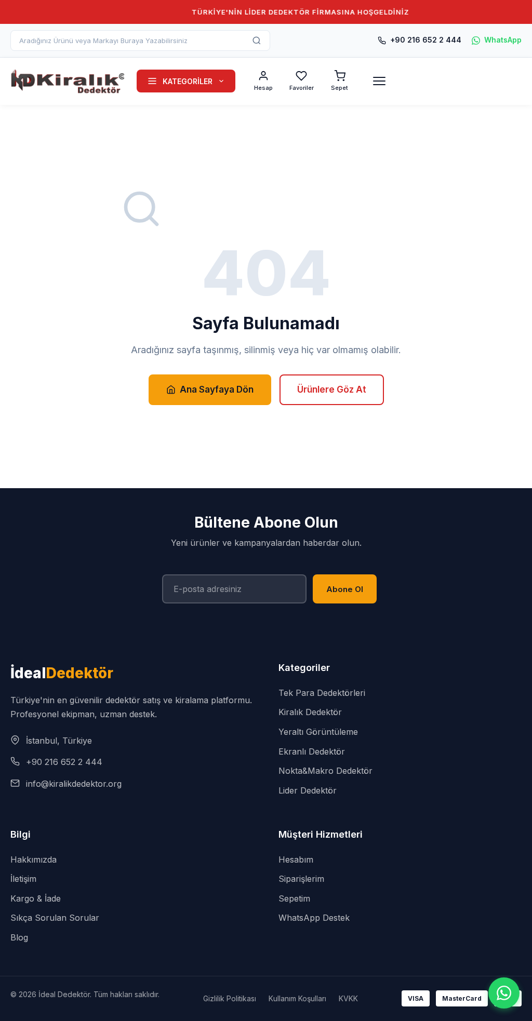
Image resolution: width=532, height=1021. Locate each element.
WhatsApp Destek (314, 917)
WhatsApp (503, 39)
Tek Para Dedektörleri (321, 693)
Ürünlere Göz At (331, 389)
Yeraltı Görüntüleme (318, 732)
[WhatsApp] (504, 993)
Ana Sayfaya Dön (217, 389)
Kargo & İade (35, 898)
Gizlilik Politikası (229, 998)
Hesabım (295, 859)
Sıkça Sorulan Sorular (54, 917)
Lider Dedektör (307, 790)
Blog (19, 937)
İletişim (23, 879)
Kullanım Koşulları (297, 998)
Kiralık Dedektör (310, 712)
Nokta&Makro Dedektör (325, 770)
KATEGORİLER (187, 81)
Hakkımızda (33, 859)
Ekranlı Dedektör (311, 751)
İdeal (61, 673)
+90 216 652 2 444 (425, 39)
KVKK (348, 998)
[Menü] (379, 81)
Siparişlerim (301, 879)
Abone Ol (344, 589)
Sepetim (294, 898)
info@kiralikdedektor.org (74, 783)
